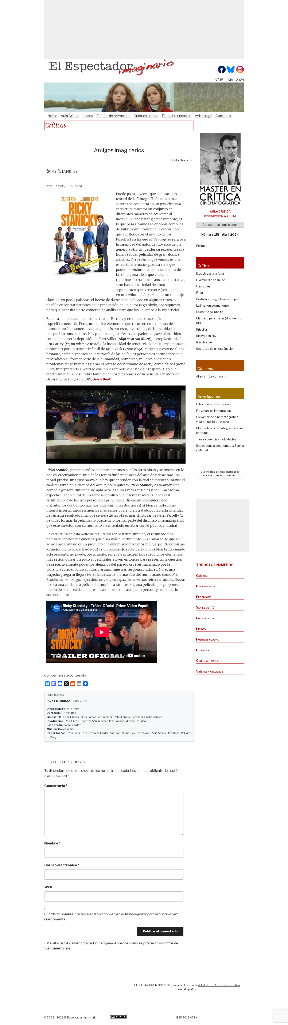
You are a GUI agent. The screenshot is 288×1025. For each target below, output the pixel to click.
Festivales (203, 597)
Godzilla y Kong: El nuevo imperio (218, 299)
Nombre (52, 843)
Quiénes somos (146, 116)
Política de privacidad (113, 116)
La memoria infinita (209, 312)
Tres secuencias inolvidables (216, 439)
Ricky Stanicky (206, 336)
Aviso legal (203, 116)
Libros (88, 116)
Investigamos (205, 586)
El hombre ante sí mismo (213, 404)
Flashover (203, 286)
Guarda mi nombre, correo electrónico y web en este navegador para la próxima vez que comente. (111, 916)
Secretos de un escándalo (214, 348)
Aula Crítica (70, 116)
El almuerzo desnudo (210, 280)
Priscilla (201, 329)
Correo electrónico (61, 865)
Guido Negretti (181, 160)
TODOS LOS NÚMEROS (214, 565)
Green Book (102, 379)
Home (52, 116)
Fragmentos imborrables (213, 410)
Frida (199, 292)
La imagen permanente (212, 305)
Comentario (55, 786)
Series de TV (205, 607)
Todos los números (176, 116)
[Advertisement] (144, 29)
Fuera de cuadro (207, 639)
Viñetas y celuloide (209, 671)
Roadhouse (204, 342)
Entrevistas (205, 618)
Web (48, 887)
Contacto (223, 116)
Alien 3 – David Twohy (211, 376)
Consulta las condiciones (220, 224)
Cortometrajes (207, 661)
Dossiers (202, 650)
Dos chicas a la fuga (210, 273)
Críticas (202, 576)
